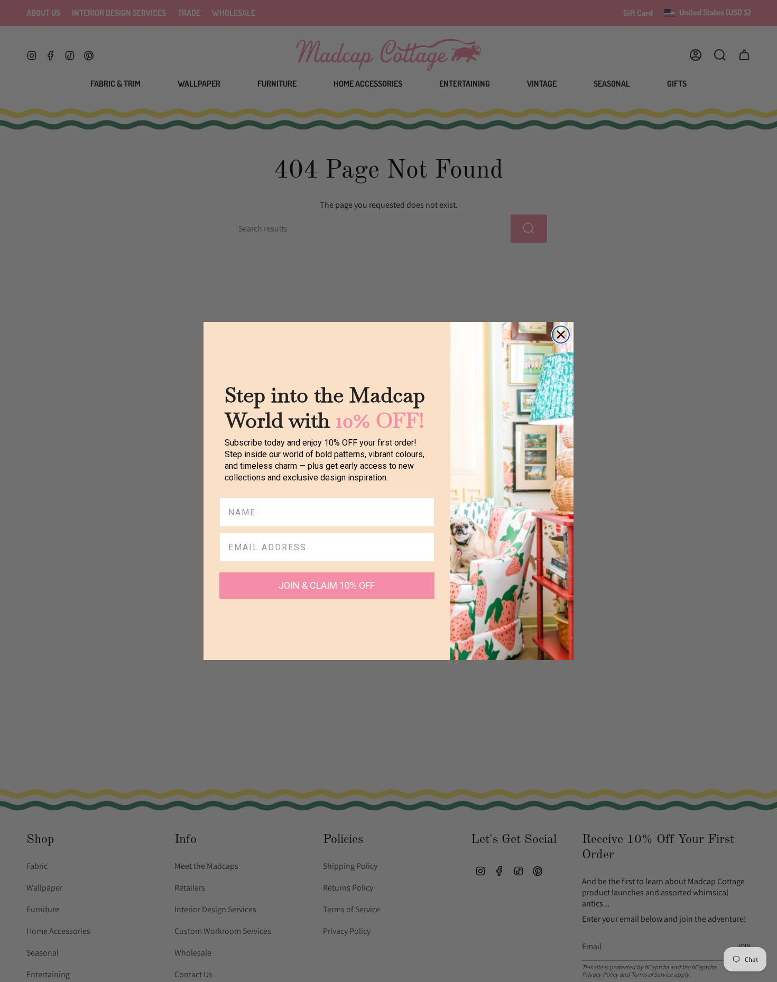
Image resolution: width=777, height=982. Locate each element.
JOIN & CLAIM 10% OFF (327, 585)
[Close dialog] (560, 334)
